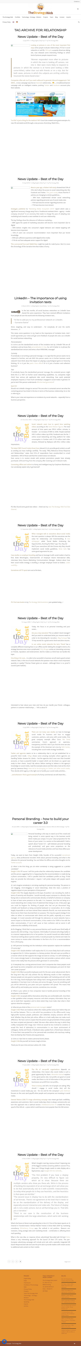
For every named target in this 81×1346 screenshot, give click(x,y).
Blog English (35, 40)
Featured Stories (33, 827)
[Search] (78, 22)
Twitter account (16, 863)
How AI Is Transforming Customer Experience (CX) (67, 1279)
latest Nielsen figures (56, 427)
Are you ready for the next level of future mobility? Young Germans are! (68, 1307)
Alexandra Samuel (57, 1074)
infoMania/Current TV (49, 1105)
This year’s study (52, 192)
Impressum (27, 1283)
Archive (26, 1306)
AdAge (30, 756)
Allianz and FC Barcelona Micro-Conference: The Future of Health (68, 1320)
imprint (26, 1304)
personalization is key (38, 347)
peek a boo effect (36, 363)
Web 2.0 (54, 827)
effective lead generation (45, 382)
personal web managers (38, 1007)
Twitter (46, 85)
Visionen (48, 827)
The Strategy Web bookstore (38, 602)
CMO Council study (24, 448)
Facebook (56, 85)
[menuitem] (76, 1)
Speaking (26, 1302)
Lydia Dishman (65, 1091)
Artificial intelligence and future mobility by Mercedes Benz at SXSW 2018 (68, 1331)
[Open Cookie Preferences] (4, 1343)
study (54, 187)
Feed (25, 1281)
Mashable (39, 83)
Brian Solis (63, 549)
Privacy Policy (28, 1289)
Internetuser (42, 827)
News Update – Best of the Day (40, 36)
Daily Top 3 (42, 40)
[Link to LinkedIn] (77, 8)
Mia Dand (66, 739)
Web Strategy (60, 827)
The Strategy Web (53, 40)
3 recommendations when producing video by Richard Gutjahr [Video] (67, 1313)
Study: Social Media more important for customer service (68, 1291)
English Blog (27, 1278)
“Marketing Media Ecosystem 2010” (41, 209)
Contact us (76, 1)
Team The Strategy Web (31, 1293)
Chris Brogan (44, 649)
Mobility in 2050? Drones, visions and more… (67, 1296)
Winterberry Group (27, 1228)
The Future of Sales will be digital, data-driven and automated (67, 1285)
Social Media (43, 306)
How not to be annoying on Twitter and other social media (49, 768)
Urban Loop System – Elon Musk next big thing (67, 1326)
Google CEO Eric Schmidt (52, 1171)
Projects (26, 1291)
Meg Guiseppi (62, 638)
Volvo (68, 1237)
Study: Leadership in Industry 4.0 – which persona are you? (68, 1301)
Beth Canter (66, 747)
